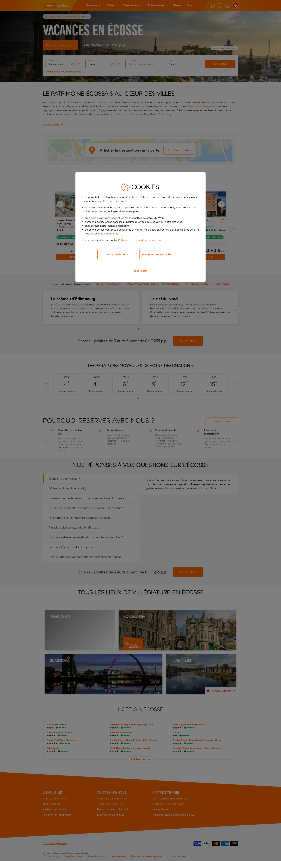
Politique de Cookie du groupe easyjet (140, 240)
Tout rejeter (140, 270)
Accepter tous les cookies (157, 254)
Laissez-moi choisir (117, 254)
